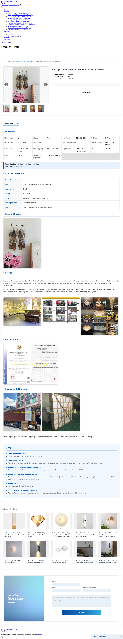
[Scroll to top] (2, 637)
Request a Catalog (6, 42)
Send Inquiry (86, 92)
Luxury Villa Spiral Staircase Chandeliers (19, 20)
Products (6, 11)
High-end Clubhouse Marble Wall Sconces (20, 23)
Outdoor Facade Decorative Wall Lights (19, 28)
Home (6, 10)
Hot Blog (10, 34)
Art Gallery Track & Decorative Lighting (19, 21)
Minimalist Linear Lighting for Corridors (19, 26)
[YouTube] (4, 3)
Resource (7, 31)
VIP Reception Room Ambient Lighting (19, 16)
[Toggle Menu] (20, 5)
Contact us (7, 37)
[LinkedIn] (2, 3)
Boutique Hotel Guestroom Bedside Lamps (20, 15)
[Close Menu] (2, 7)
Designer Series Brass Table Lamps (18, 29)
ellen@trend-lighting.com (10, 1)
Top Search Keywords (14, 36)
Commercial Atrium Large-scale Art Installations (21, 24)
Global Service (12, 33)
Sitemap (39, 634)
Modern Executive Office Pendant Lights (19, 18)
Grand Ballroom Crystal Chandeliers (18, 13)
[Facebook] (1, 3)
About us (7, 39)
